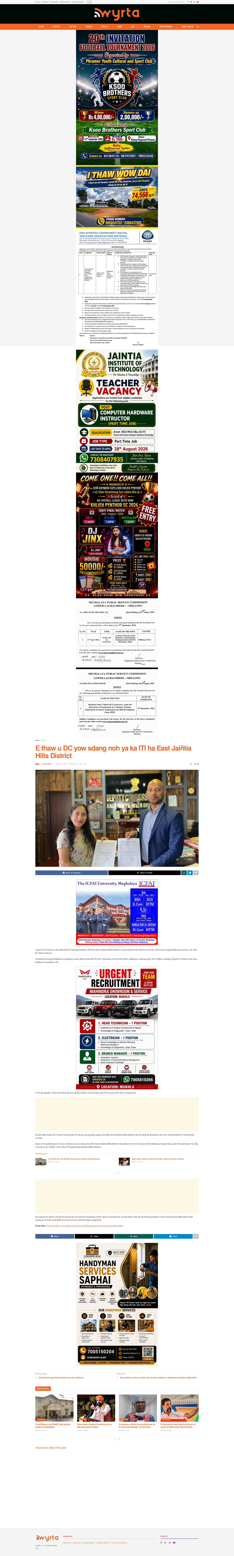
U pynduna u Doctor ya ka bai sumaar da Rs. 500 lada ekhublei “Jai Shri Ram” (137, 1425)
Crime (119, 27)
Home (41, 27)
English (147, 27)
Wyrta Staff (47, 764)
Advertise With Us (65, 2)
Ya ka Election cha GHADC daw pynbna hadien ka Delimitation (74, 1159)
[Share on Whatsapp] (184, 872)
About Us (38, 2)
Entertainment (166, 27)
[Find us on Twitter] (191, 2)
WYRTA (43, 1545)
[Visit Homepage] (117, 14)
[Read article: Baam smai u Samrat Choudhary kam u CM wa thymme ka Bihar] (124, 1162)
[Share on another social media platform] (196, 872)
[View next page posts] (119, 1172)
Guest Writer (187, 27)
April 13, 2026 (166, 1430)
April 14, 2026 (125, 1430)
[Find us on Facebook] (188, 2)
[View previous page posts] (115, 1172)
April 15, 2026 (54, 1162)
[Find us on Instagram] (194, 2)
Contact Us (45, 2)
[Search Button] (198, 27)
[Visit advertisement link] (117, 188)
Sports (105, 27)
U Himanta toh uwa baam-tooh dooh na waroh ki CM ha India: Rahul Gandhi (178, 1425)
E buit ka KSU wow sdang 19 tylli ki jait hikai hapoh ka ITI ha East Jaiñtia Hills (84, 1225)
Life (132, 27)
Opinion (89, 27)
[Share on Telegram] (190, 872)
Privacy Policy (54, 2)
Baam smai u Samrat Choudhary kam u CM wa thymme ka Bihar (158, 1159)
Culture (72, 27)
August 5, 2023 (61, 764)
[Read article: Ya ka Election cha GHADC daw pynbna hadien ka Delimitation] (40, 1162)
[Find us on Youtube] (198, 2)
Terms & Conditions (78, 2)
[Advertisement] (117, 1114)
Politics (56, 27)
